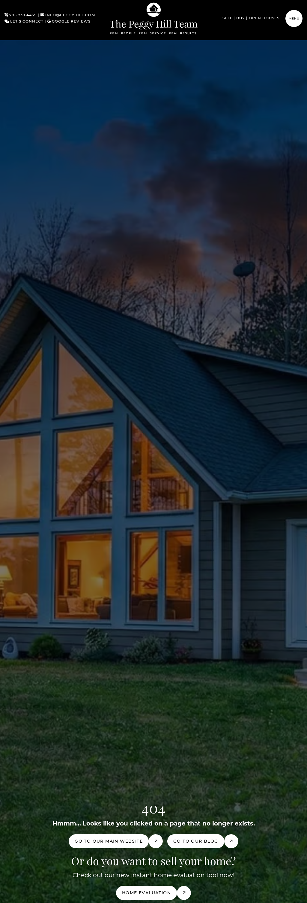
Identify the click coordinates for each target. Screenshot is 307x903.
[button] (294, 18)
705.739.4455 (22, 15)
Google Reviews (71, 21)
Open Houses (264, 18)
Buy (240, 18)
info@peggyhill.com (69, 15)
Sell (227, 18)
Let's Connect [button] (26, 21)
